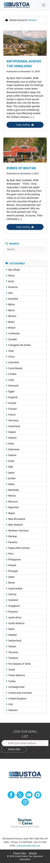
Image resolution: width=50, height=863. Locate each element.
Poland (12, 565)
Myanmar (13, 507)
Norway (12, 536)
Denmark (13, 385)
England (12, 397)
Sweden (12, 634)
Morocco (13, 501)
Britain (12, 327)
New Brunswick (16, 518)
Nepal (11, 513)
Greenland (14, 426)
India (11, 443)
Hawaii (12, 432)
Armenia (13, 287)
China (11, 356)
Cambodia (14, 333)
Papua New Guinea (19, 547)
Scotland (13, 600)
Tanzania (13, 652)
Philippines (14, 559)
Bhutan (12, 316)
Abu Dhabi (14, 269)
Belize (11, 304)
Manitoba (13, 489)
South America (16, 623)
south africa (14, 617)
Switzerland (14, 640)
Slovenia (13, 611)
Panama (12, 542)
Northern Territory (18, 530)
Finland (12, 408)
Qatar (11, 576)
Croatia (12, 374)
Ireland (12, 455)
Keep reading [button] (23, 124)
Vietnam (12, 710)
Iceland (12, 437)
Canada (12, 339)
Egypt (11, 391)
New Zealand (15, 524)
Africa (11, 275)
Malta (11, 484)
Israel (11, 460)
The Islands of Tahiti (19, 663)
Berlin (11, 310)
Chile (11, 350)
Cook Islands (15, 368)
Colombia (13, 362)
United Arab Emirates (20, 692)
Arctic (11, 281)
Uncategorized (16, 686)
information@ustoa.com (28, 845)
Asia (10, 292)
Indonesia (13, 449)
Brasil (11, 321)
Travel (11, 669)
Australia (13, 298)
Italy (10, 466)
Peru (10, 553)
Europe (12, 403)
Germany (13, 420)
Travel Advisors (16, 675)
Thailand (13, 657)
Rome (11, 582)
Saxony (12, 594)
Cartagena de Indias (19, 345)
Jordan (12, 478)
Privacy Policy (19, 853)
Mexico (12, 495)
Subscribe (14, 749)
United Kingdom (17, 698)
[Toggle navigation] (43, 5)
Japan (11, 472)
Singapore (14, 605)
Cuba (11, 379)
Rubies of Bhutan (21, 168)
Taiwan (12, 646)
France (12, 414)
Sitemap (33, 853)
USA (10, 704)
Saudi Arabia (15, 588)
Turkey (12, 681)
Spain (11, 628)
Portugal (13, 571)
